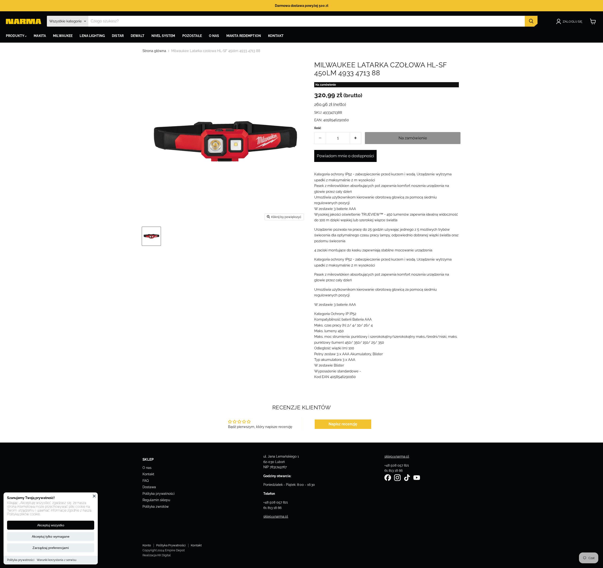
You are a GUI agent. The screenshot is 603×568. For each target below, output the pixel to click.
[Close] (94, 496)
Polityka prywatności (20, 560)
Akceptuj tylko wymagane (50, 536)
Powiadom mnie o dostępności (345, 155)
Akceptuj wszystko (50, 525)
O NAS (214, 36)
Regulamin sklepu (156, 500)
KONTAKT (276, 36)
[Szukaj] (531, 21)
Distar (118, 36)
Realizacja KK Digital (157, 555)
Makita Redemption (243, 36)
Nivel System (163, 36)
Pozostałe (192, 36)
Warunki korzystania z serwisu (56, 560)
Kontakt (148, 474)
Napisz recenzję (343, 424)
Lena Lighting (92, 36)
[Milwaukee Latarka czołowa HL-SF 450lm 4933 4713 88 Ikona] (151, 236)
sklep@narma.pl (275, 516)
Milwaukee (63, 36)
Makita (40, 36)
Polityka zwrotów (156, 506)
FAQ (146, 481)
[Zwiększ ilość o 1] (356, 138)
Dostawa (149, 487)
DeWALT (137, 36)
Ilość (317, 128)
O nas (147, 468)
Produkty (15, 36)
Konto (147, 545)
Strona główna (154, 51)
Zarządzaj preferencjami (51, 548)
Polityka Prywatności (171, 545)
